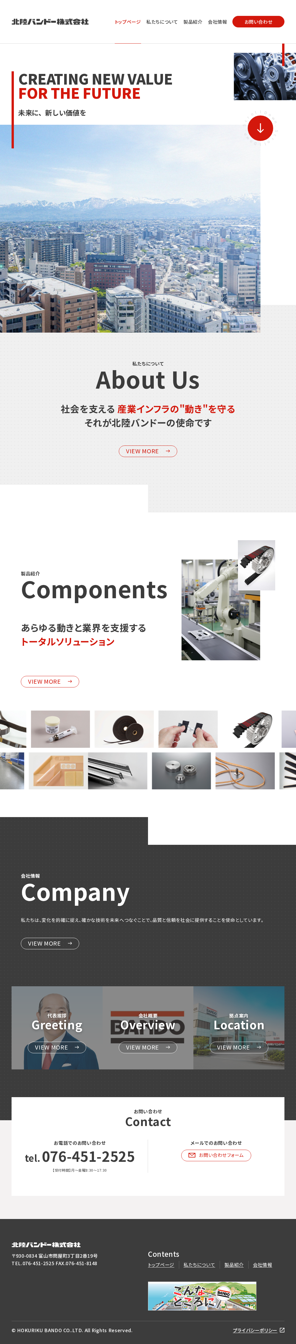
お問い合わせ (259, 21)
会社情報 (217, 21)
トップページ (128, 21)
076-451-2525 (88, 1156)
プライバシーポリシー (255, 1330)
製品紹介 (193, 21)
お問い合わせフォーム (221, 1154)
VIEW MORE (142, 451)
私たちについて (162, 21)
